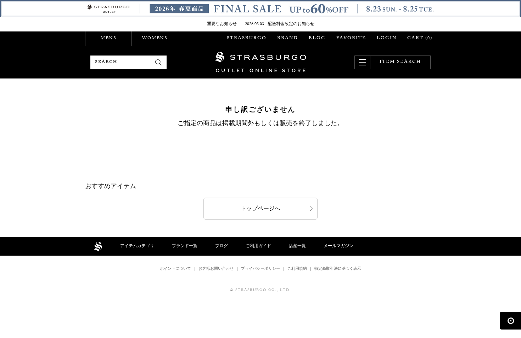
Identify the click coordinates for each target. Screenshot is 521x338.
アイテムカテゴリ (137, 246)
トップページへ (260, 209)
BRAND (287, 38)
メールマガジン (338, 246)
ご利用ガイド (258, 246)
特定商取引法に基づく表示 (337, 269)
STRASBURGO (247, 38)
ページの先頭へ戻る (510, 321)
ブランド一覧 (184, 246)
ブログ (221, 246)
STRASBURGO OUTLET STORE (260, 62)
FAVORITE (351, 38)
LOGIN (387, 38)
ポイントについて (175, 269)
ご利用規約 (297, 269)
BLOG (317, 38)
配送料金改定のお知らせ (291, 24)
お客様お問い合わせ (216, 269)
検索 (158, 62)
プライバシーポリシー (260, 269)
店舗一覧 (297, 246)
